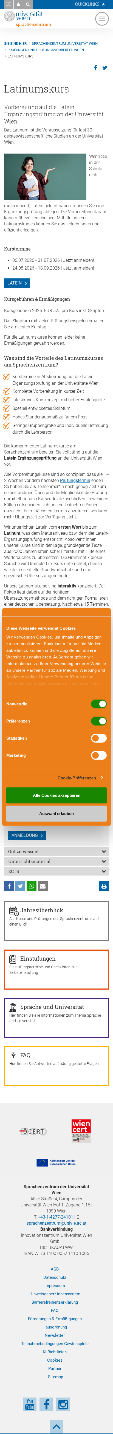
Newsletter (55, 1335)
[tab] (56, 851)
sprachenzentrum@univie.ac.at (56, 1223)
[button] (18, 4)
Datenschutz (54, 1277)
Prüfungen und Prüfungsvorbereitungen (45, 50)
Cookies (55, 1360)
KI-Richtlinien (55, 1351)
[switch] (99, 721)
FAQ (54, 1310)
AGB (55, 1269)
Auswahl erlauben (56, 813)
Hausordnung (55, 1327)
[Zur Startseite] (27, 19)
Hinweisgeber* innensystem (54, 1293)
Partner (54, 1368)
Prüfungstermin (75, 480)
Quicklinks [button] (87, 4)
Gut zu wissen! (23, 851)
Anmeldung (25, 835)
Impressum (54, 1285)
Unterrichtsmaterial (29, 861)
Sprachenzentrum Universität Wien (65, 43)
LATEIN (14, 283)
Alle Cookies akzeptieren (56, 795)
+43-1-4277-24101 (55, 1217)
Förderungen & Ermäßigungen (55, 1318)
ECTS (13, 871)
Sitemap (55, 1376)
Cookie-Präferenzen (77, 777)
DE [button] (8, 4)
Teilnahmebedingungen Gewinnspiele (55, 1343)
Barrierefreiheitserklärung (55, 1302)
